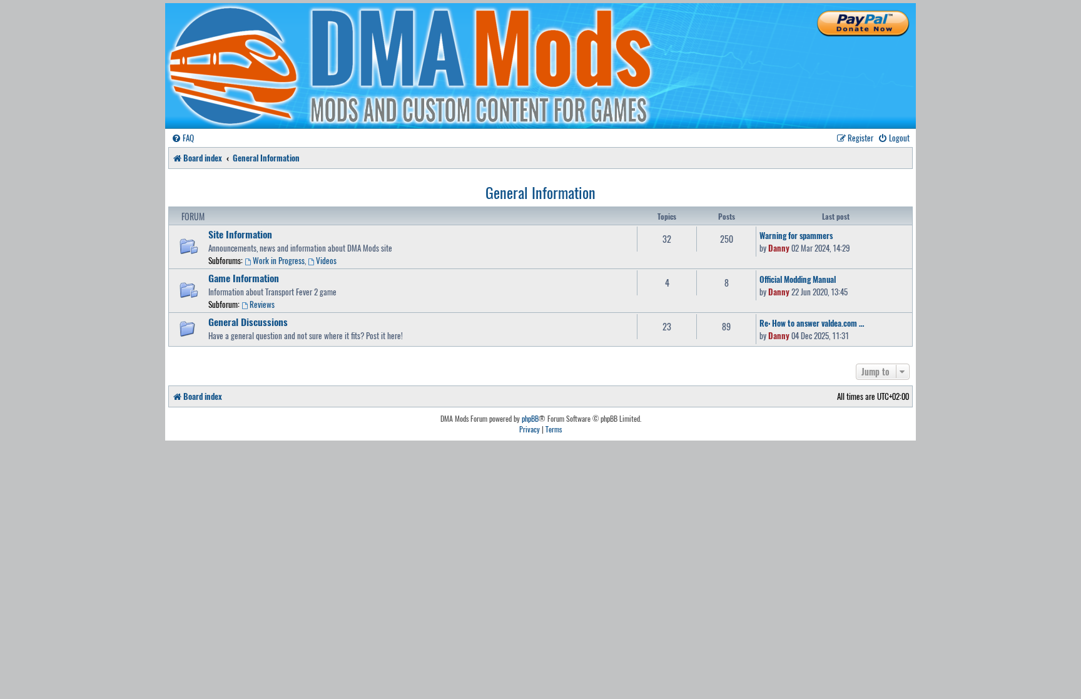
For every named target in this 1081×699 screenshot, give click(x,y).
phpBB (530, 419)
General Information (540, 192)
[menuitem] (182, 138)
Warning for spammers (796, 235)
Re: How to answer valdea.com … (811, 323)
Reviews (262, 304)
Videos (326, 260)
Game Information (243, 277)
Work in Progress (279, 260)
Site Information (240, 234)
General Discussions (248, 321)
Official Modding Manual (797, 279)
